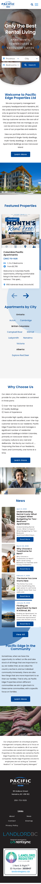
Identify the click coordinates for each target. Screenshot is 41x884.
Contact (12, 821)
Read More (25, 539)
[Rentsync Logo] (20, 841)
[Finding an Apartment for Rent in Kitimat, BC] (8, 614)
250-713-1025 (20, 800)
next (26, 296)
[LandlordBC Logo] (20, 834)
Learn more (20, 460)
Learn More (20, 154)
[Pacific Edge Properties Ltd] (20, 781)
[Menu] (36, 4)
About (12, 816)
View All (20, 634)
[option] (20, 251)
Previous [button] (4, 47)
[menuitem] (11, 816)
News (29, 816)
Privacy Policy (12, 825)
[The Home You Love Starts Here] (8, 587)
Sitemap (29, 821)
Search (32, 65)
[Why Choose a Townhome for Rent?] (8, 558)
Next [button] (37, 47)
